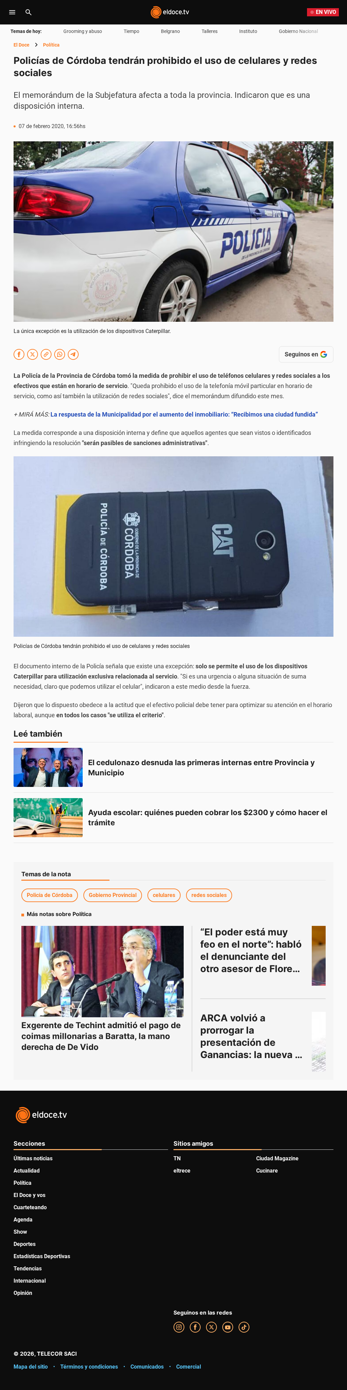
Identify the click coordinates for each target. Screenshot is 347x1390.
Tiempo (131, 31)
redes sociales (209, 895)
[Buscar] (28, 12)
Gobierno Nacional (298, 31)
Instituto (248, 31)
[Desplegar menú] (12, 12)
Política (51, 45)
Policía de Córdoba (50, 895)
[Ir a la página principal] (169, 12)
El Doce (21, 45)
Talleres (210, 31)
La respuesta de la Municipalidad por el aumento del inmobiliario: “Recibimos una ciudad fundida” (184, 414)
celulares (164, 895)
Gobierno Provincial (113, 895)
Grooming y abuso (82, 31)
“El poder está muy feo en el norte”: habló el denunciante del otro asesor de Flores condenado (252, 956)
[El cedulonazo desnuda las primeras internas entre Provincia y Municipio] (48, 767)
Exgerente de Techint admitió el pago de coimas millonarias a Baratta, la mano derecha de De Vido (101, 1036)
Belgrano (170, 31)
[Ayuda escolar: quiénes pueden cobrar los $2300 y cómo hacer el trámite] (48, 817)
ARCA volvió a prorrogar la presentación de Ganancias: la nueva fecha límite (247, 1042)
